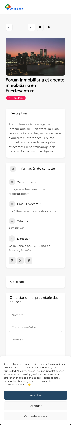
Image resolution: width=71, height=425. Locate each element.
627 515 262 (16, 228)
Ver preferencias (35, 416)
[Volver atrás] (9, 27)
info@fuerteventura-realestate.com (33, 211)
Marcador (40, 27)
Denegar (35, 405)
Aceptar (35, 395)
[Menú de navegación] (63, 7)
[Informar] (48, 27)
